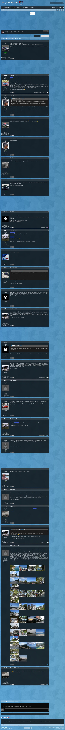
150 (5, 392)
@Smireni (11, 77)
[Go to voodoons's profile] (5, 445)
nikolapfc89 (5, 211)
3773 (5, 53)
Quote (13, 58)
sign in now (21, 706)
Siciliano (5, 308)
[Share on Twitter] (1, 717)
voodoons (5, 438)
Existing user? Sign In (55, 7)
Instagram (61, 10)
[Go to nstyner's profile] (3, 32)
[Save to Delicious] (5, 717)
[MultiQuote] (11, 58)
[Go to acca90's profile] (5, 406)
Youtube (63, 10)
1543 (5, 373)
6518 (5, 87)
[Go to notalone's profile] (5, 388)
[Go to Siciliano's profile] (5, 316)
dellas (5, 95)
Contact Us (10, 728)
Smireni (37, 92)
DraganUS (5, 267)
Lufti (5, 545)
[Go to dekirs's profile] (5, 187)
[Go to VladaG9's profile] (5, 514)
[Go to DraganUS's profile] (5, 275)
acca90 (5, 399)
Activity (19, 7)
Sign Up (60, 7)
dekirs (5, 179)
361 (5, 450)
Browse (14, 7)
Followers (45, 31)
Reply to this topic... (10, 709)
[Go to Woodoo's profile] (5, 257)
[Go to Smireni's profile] (5, 237)
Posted (13, 75)
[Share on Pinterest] (8, 717)
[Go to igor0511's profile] (5, 48)
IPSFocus (6, 727)
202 (5, 481)
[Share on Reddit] (7, 717)
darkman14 (40, 92)
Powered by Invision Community (60, 728)
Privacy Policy (6, 728)
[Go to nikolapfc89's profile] (5, 219)
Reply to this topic (45, 35)
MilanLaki (41, 684)
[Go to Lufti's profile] (5, 553)
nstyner (7, 32)
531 (5, 242)
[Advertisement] (32, 22)
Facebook (57, 10)
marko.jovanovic (5, 157)
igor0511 (22, 98)
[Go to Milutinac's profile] (5, 83)
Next (15, 38)
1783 (5, 107)
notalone (5, 380)
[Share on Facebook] (2, 717)
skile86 (35, 92)
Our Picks (32, 7)
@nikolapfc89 (12, 232)
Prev (3, 38)
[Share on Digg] (4, 717)
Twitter (59, 10)
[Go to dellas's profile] (5, 102)
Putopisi (15, 32)
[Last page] (17, 38)
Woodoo (5, 249)
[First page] (1, 38)
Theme (2, 728)
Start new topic (37, 35)
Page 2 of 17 (20, 38)
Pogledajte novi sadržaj (6, 7)
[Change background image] (63, 7)
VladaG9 (5, 506)
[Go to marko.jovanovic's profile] (5, 165)
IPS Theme (2, 727)
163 (5, 518)
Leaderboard (26, 7)
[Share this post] (48, 75)
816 (5, 557)
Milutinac (5, 75)
